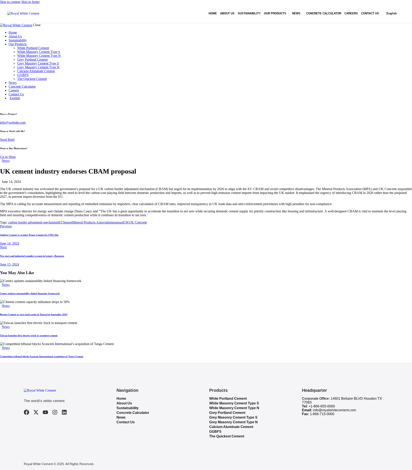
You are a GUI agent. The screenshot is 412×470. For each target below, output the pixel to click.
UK (126, 222)
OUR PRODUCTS (275, 13)
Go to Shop (8, 157)
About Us (124, 403)
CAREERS (351, 13)
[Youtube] (45, 412)
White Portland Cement (228, 398)
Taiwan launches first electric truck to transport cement (29, 335)
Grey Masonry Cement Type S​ (233, 417)
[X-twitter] (36, 412)
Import (67, 222)
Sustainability (128, 408)
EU (61, 222)
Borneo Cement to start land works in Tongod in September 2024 (33, 314)
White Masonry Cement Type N (234, 408)
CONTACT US (370, 13)
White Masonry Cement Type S (234, 403)
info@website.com (13, 122)
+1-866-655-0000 (322, 406)
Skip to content (10, 2)
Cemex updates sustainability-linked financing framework (30, 293)
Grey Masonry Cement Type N (233, 422)
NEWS (296, 13)
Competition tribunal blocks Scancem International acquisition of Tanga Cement (41, 356)
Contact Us (126, 422)
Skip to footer (30, 2)
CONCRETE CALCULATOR (323, 13)
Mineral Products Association (92, 222)
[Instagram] (55, 412)
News (6, 160)
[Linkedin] (64, 412)
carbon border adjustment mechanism (33, 222)
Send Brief (7, 139)
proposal (118, 222)
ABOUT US (227, 13)
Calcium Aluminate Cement (231, 427)
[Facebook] (26, 412)
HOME (213, 13)
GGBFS (215, 431)
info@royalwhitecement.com (334, 410)
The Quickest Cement (226, 436)
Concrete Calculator (133, 412)
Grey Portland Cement (227, 412)
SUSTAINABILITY (249, 13)
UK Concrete (138, 222)
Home (121, 398)
